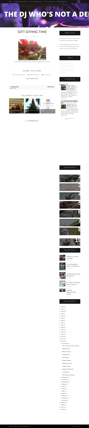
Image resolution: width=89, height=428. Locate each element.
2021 (62, 318)
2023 (62, 314)
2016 (62, 327)
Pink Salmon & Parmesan (68, 375)
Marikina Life (64, 84)
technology (62, 68)
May (63, 391)
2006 (62, 409)
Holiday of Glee (66, 349)
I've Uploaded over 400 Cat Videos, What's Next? (69, 241)
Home (10, 1)
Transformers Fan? (61, 1)
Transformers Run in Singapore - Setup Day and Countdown (71, 105)
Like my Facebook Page (35, 1)
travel (71, 65)
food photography (64, 65)
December (65, 343)
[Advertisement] (69, 142)
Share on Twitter (34, 74)
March (63, 396)
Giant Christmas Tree (16, 110)
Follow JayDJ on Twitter (20, 1)
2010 (62, 341)
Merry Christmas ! (66, 351)
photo (36, 78)
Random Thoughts (66, 229)
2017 (62, 325)
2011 (62, 339)
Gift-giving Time (66, 354)
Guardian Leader (66, 366)
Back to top (76, 426)
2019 (62, 323)
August (64, 384)
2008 (62, 405)
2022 (62, 316)
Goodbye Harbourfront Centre (71, 292)
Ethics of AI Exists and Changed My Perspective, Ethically (68, 187)
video (68, 68)
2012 (62, 337)
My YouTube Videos (49, 1)
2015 (62, 330)
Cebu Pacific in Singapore (46, 111)
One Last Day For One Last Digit (70, 346)
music (73, 68)
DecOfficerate (65, 357)
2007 (62, 407)
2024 (62, 311)
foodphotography (69, 63)
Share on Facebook (20, 74)
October (64, 379)
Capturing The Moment (68, 369)
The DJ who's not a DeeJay (7, 4)
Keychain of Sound (66, 363)
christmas (32, 78)
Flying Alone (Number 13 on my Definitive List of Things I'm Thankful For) (69, 205)
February (64, 398)
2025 (62, 309)
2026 (62, 307)
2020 (62, 320)
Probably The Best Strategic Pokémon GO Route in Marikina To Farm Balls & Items (71, 87)
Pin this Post (47, 74)
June (63, 389)
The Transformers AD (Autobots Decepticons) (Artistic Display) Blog (69, 102)
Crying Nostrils (65, 372)
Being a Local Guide (31, 110)
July (63, 386)
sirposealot (70, 70)
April (63, 393)
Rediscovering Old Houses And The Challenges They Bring (68, 214)
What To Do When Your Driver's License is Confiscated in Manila (68, 178)
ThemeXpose (19, 426)
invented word (63, 70)
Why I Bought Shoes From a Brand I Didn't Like (69, 222)
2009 (62, 402)
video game (62, 72)
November (65, 377)
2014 (62, 332)
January (64, 400)
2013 (62, 334)
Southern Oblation (66, 360)
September (65, 382)
